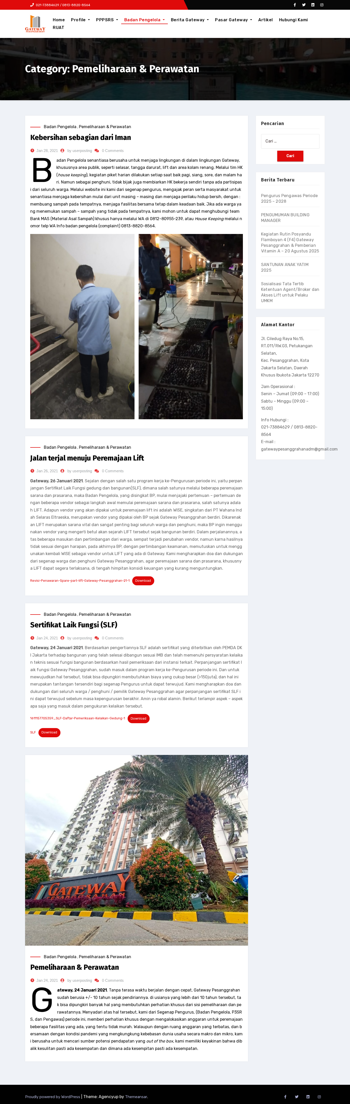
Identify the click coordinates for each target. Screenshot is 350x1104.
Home (59, 19)
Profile (79, 19)
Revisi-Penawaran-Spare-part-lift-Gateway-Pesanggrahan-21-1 (80, 580)
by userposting (79, 150)
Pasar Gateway (232, 19)
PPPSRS (105, 19)
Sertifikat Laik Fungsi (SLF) (73, 625)
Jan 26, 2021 (47, 471)
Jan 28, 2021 (47, 150)
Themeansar (136, 1097)
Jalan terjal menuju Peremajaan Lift (87, 458)
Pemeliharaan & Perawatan (105, 126)
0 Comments (113, 150)
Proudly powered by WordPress (53, 1097)
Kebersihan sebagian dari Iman (80, 137)
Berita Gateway (188, 19)
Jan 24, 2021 (47, 638)
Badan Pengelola (143, 19)
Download (143, 580)
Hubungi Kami (293, 19)
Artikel (265, 19)
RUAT (58, 27)
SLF (33, 732)
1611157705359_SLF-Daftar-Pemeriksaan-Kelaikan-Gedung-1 (77, 718)
